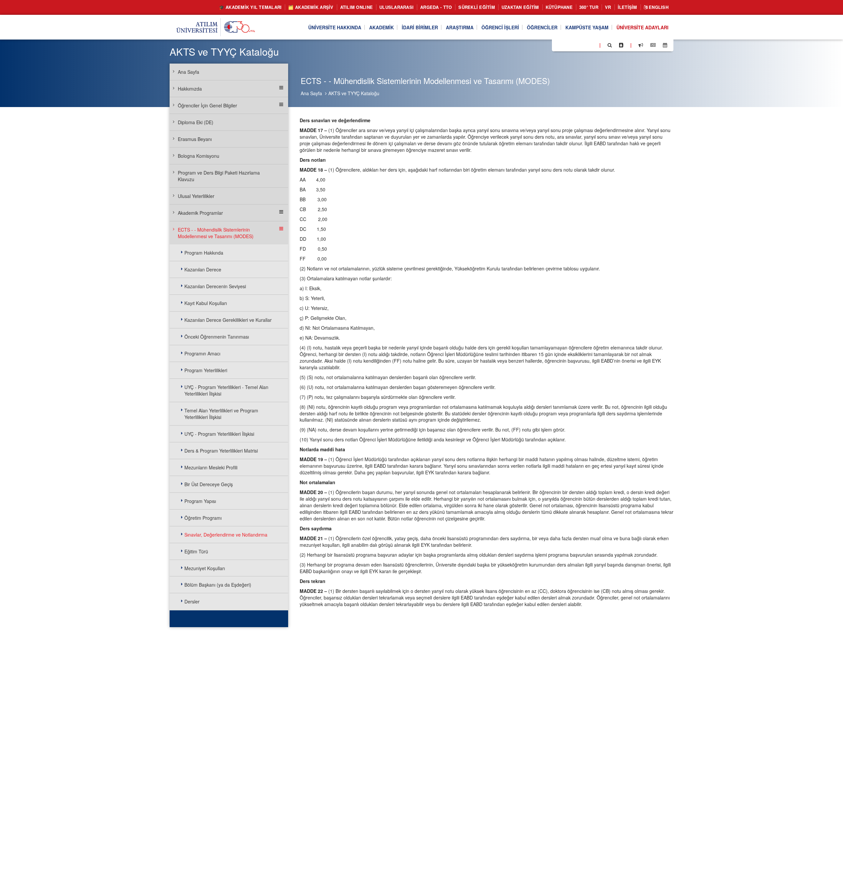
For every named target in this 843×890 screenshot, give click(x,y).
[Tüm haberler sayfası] (653, 45)
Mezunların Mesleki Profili (210, 467)
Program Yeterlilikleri (205, 370)
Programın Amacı (202, 353)
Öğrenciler (542, 27)
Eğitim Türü (196, 551)
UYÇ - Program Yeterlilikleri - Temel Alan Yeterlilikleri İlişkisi (226, 390)
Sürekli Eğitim (476, 7)
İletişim (627, 7)
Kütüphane (559, 7)
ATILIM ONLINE (356, 7)
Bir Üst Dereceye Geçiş (208, 484)
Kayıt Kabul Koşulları (205, 303)
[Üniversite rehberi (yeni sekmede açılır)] (621, 45)
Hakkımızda (190, 88)
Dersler (192, 601)
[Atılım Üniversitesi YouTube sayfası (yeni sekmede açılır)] (591, 44)
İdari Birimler (420, 27)
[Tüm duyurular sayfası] (641, 45)
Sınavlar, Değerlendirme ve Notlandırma (225, 534)
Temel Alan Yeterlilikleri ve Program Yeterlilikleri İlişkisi (221, 413)
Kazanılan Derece (202, 269)
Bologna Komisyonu (198, 156)
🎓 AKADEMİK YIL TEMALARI (250, 7)
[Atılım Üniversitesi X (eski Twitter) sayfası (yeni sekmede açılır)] (567, 45)
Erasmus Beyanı (195, 139)
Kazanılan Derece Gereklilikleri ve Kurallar (228, 320)
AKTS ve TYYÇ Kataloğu (353, 93)
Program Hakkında (203, 252)
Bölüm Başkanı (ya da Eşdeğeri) (217, 584)
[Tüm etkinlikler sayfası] (665, 45)
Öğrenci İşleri (500, 27)
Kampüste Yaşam (587, 27)
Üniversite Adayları (642, 27)
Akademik (381, 27)
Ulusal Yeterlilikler (196, 196)
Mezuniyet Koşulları (204, 568)
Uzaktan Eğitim (520, 7)
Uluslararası (396, 7)
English (657, 7)
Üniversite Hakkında (334, 27)
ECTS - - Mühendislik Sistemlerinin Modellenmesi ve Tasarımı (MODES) (216, 232)
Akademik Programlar (200, 212)
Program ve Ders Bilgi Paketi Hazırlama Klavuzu (219, 175)
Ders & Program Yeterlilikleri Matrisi (221, 450)
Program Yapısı (200, 501)
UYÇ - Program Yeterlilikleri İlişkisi (219, 434)
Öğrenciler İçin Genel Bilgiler (207, 105)
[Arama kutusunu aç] (610, 45)
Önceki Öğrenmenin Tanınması (216, 336)
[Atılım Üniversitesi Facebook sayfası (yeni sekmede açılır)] (558, 44)
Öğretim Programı (203, 518)
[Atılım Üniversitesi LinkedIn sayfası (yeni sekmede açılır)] (574, 44)
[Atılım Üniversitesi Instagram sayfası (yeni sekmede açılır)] (583, 44)
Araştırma (460, 27)
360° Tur (588, 7)
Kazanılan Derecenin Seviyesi (215, 286)
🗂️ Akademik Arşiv (310, 7)
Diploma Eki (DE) (195, 122)
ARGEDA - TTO (436, 7)
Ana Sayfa (311, 93)
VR (608, 7)
